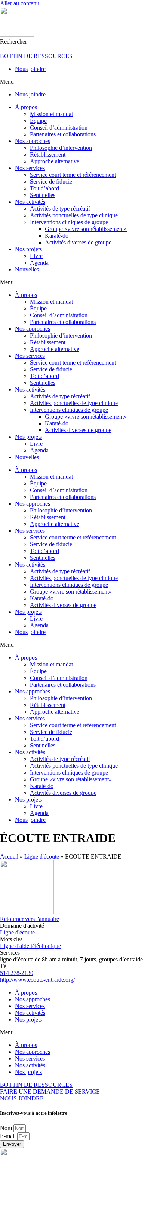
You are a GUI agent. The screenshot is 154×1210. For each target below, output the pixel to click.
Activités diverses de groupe (78, 242)
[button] (77, 81)
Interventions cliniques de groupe (69, 222)
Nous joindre (30, 69)
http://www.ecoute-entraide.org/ (37, 979)
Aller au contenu (19, 3)
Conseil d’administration (58, 127)
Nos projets (28, 249)
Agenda (39, 262)
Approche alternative (54, 161)
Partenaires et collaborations (63, 134)
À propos (26, 107)
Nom (6, 1128)
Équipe (38, 121)
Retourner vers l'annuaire (29, 919)
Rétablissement (47, 154)
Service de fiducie (51, 181)
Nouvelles (27, 269)
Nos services (30, 168)
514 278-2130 (16, 973)
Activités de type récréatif (60, 208)
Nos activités (30, 202)
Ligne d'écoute (41, 856)
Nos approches (32, 141)
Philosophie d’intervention (61, 148)
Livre (36, 256)
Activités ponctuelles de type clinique (74, 215)
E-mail (8, 1136)
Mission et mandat (51, 114)
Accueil (9, 856)
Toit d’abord (44, 188)
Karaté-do (56, 235)
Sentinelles (42, 195)
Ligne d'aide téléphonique (30, 946)
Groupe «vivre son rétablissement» (86, 229)
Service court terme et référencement (73, 175)
